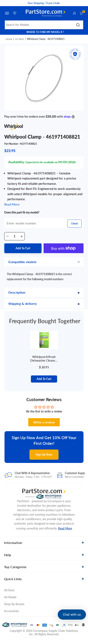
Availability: (16, 162)
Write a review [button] (44, 422)
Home (9, 38)
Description (16, 292)
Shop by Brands (14, 604)
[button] (72, 614)
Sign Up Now (44, 454)
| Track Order (52, 3)
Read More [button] (11, 204)
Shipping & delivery (22, 303)
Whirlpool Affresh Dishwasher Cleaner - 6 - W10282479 (44, 358)
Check (74, 223)
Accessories (11, 611)
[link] (81, 602)
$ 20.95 (44, 367)
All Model (10, 597)
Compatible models (22, 262)
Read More (65, 528)
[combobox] (44, 24)
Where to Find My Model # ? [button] (45, 32)
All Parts (19, 38)
